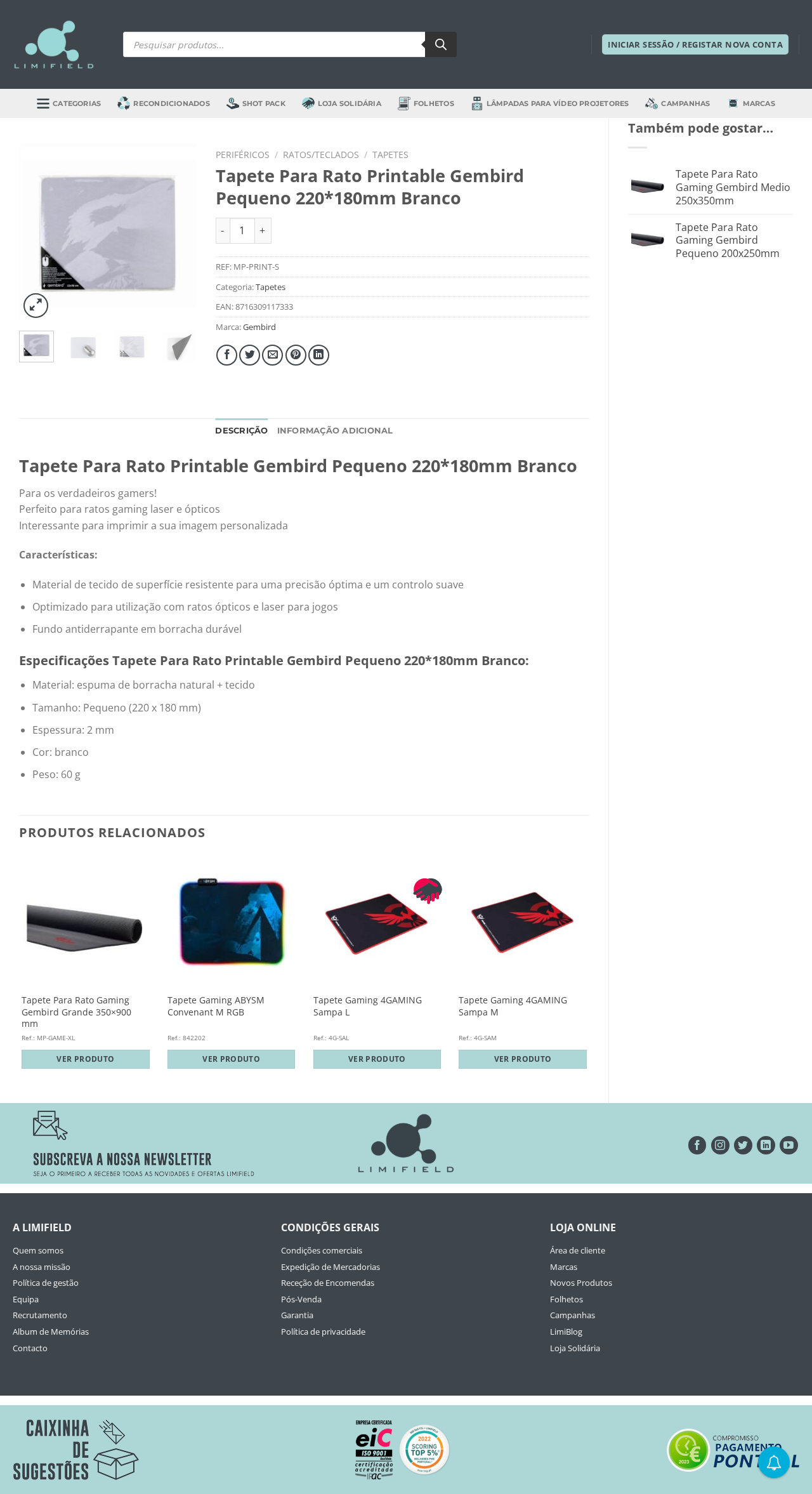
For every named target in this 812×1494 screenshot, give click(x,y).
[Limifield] (54, 44)
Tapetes (390, 155)
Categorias (77, 103)
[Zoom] (35, 305)
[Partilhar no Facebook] (226, 355)
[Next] (177, 232)
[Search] (441, 44)
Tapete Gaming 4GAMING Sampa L (367, 1006)
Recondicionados (171, 103)
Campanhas (685, 103)
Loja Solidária (349, 103)
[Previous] (38, 232)
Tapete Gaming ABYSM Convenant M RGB (216, 1006)
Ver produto (85, 1059)
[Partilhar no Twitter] (249, 355)
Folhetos (434, 103)
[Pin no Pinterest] (295, 355)
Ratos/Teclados (321, 155)
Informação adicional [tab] (335, 430)
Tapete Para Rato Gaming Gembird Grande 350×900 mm (76, 1012)
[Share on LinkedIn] (318, 355)
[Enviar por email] (272, 355)
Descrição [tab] (241, 430)
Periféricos (243, 155)
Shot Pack (263, 103)
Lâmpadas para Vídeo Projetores (558, 103)
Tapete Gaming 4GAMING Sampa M (513, 1006)
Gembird (259, 327)
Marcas (759, 103)
